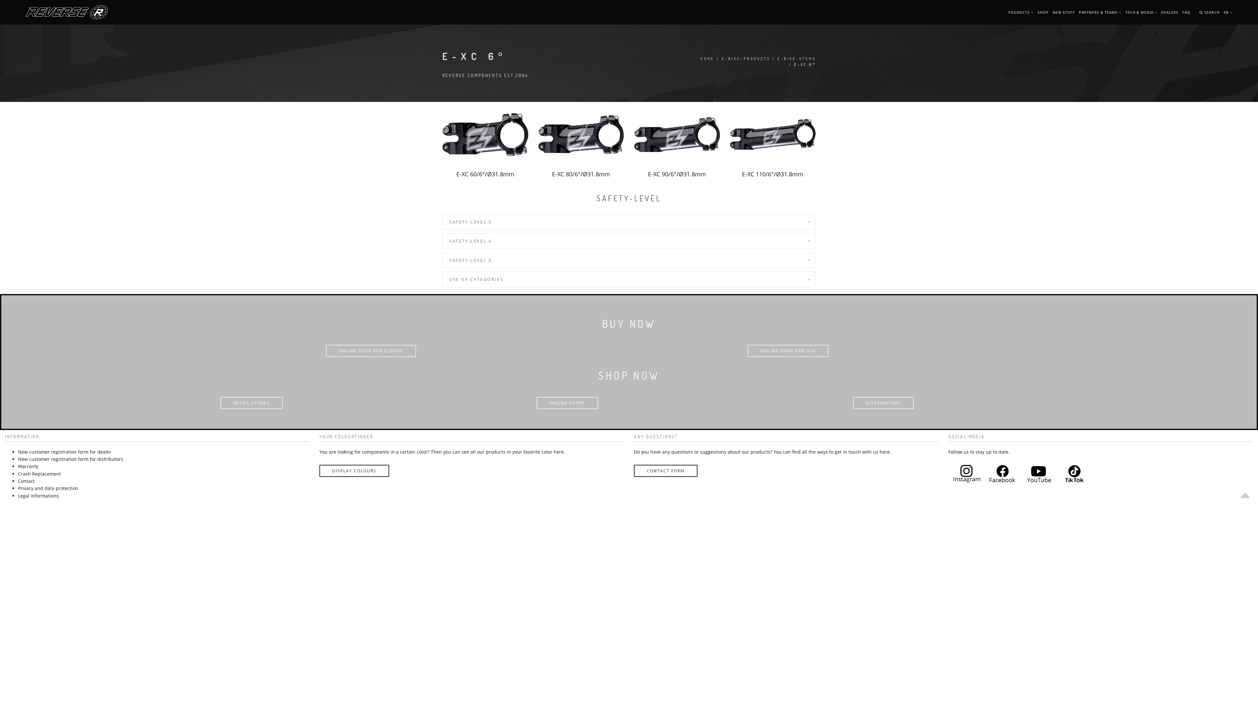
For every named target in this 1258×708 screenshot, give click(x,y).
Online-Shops (567, 403)
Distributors (883, 403)
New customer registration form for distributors (70, 459)
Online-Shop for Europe (371, 351)
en (1227, 12)
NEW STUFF (1064, 12)
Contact (26, 481)
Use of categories (476, 279)
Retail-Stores (251, 403)
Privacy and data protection (48, 488)
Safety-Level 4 (470, 241)
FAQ (1186, 12)
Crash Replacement (39, 474)
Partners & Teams (1099, 12)
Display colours (354, 471)
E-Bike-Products (746, 58)
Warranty (28, 466)
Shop (1043, 12)
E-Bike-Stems (796, 58)
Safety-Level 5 (470, 260)
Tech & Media (1140, 12)
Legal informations (38, 496)
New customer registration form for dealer (64, 452)
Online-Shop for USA (788, 351)
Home (707, 58)
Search (1211, 12)
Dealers (1169, 12)
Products (1019, 12)
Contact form (666, 471)
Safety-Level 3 (470, 222)
